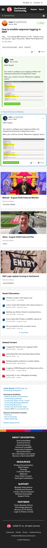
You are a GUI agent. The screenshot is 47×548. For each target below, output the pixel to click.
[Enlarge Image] (23, 91)
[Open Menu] (43, 15)
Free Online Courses (23, 476)
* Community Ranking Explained (16, 403)
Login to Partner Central (23, 512)
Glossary (23, 469)
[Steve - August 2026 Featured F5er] (23, 222)
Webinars (23, 474)
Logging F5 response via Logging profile (21, 347)
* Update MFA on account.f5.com (16, 409)
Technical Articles (23, 445)
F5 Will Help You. (16, 388)
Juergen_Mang (21, 370)
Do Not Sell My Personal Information (23, 536)
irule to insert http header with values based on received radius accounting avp (24, 305)
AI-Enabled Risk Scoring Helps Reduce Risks (23, 354)
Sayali (11, 22)
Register (34, 9)
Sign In (41, 9)
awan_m (20, 328)
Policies (18, 532)
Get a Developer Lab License (23, 454)
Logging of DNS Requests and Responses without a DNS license (25, 368)
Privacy (25, 532)
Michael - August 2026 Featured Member (20, 198)
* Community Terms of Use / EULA (16, 401)
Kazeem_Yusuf (22, 307)
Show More (8, 42)
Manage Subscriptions (23, 487)
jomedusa (20, 314)
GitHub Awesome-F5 (11, 423)
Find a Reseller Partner (23, 505)
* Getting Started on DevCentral (16, 396)
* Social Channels (10, 417)
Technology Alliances (23, 507)
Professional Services (23, 489)
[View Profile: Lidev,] (6, 60)
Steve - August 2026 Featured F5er (18, 237)
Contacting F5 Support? (13, 390)
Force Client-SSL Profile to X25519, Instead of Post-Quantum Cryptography (23, 319)
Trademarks (10, 532)
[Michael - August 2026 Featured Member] (23, 183)
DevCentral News (8, 201)
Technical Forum (9, 16)
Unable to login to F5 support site (19, 298)
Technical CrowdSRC (23, 447)
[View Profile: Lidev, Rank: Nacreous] (5, 118)
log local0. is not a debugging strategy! (21, 375)
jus (18, 356)
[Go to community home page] (16, 9)
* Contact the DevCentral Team (15, 407)
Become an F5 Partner (23, 510)
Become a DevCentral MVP (24, 456)
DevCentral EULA (24, 452)
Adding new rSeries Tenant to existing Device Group (23, 312)
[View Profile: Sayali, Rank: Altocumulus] (5, 23)
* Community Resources (12, 405)
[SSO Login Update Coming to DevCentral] (23, 261)
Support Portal (23, 496)
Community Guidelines (23, 449)
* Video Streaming (10, 419)
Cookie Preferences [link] (23, 540)
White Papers (23, 467)
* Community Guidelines (13, 399)
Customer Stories (23, 472)
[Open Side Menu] (3, 9)
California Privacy (35, 532)
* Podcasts (8, 415)
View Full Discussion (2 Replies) (13, 112)
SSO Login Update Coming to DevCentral (20, 276)
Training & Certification (23, 478)
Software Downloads (23, 494)
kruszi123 (20, 349)
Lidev (12, 60)
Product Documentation (23, 465)
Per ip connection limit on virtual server (21, 326)
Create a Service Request (23, 492)
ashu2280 (20, 300)
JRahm (18, 377)
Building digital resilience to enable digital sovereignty (22, 361)
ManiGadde (21, 363)
